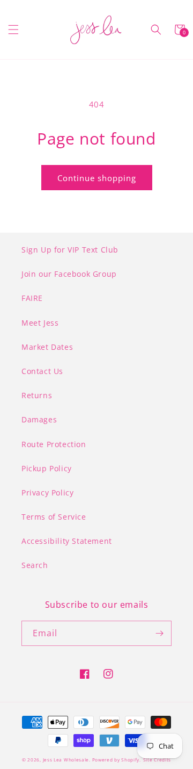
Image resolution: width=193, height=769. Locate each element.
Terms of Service (53, 517)
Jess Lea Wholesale (66, 760)
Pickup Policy (46, 468)
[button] (13, 29)
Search (34, 565)
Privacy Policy (47, 492)
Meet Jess (39, 323)
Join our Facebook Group (69, 274)
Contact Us (42, 371)
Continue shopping (96, 178)
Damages (39, 419)
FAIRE (32, 298)
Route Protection (53, 444)
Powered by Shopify (116, 760)
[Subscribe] (159, 633)
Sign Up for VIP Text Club (69, 250)
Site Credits (157, 760)
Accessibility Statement (66, 541)
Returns (36, 395)
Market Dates (47, 347)
